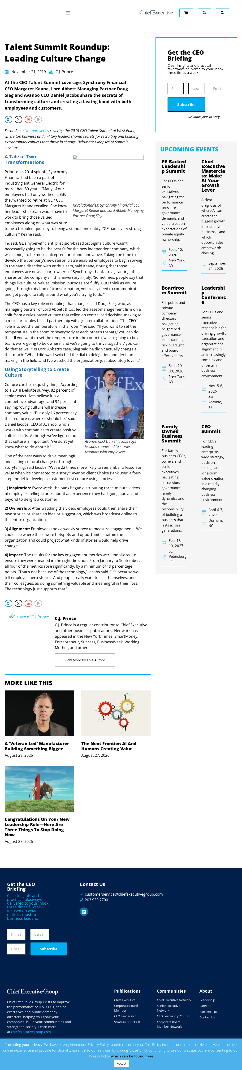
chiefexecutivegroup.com (31, 1032)
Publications (127, 991)
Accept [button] (121, 1063)
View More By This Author (85, 660)
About (205, 991)
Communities (171, 991)
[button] (8, 119)
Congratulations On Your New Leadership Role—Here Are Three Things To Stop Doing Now (37, 826)
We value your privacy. (203, 117)
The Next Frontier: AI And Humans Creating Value (109, 746)
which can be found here (132, 1056)
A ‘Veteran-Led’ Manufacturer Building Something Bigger (37, 746)
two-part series (37, 130)
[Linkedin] (84, 911)
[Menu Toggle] (68, 12)
